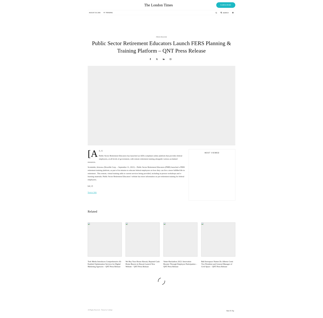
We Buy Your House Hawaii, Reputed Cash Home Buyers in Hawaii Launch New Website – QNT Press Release (167, 22)
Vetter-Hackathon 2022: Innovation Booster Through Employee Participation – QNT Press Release (218, 22)
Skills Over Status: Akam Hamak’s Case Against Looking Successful (217, 171)
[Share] (150, 59)
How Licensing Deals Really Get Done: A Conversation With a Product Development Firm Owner (216, 194)
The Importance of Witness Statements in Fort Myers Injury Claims (216, 183)
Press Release (161, 37)
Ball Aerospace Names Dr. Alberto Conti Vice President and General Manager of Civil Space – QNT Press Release (217, 264)
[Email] (170, 59)
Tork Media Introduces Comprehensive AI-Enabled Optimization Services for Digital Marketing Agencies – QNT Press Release (116, 22)
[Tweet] (157, 59)
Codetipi (109, 310)
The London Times (158, 5)
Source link (92, 192)
